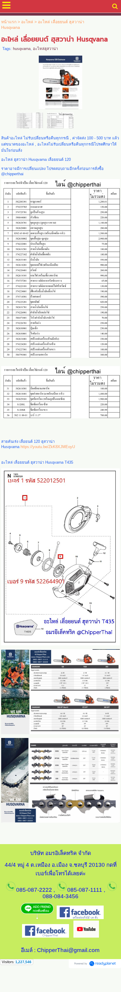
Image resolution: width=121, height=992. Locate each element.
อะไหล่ (27, 21)
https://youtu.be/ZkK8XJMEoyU (48, 447)
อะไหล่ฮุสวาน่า (45, 48)
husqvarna (22, 48)
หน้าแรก (8, 21)
